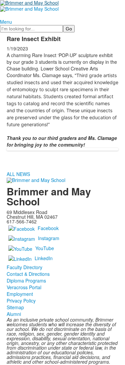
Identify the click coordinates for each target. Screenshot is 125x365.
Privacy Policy (21, 300)
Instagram (48, 238)
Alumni (14, 314)
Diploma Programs (26, 280)
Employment (20, 294)
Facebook (48, 228)
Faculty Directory (24, 267)
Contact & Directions (28, 273)
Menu (6, 21)
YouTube (44, 248)
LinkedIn (44, 258)
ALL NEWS (18, 174)
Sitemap (15, 307)
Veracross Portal (24, 287)
